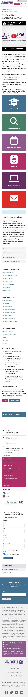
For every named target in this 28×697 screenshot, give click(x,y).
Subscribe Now (8, 558)
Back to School (8, 278)
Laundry (14, 166)
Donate (17, 3)
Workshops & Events (14, 147)
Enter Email (6, 537)
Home (4, 9)
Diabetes (7, 303)
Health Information (7, 300)
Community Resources (7, 272)
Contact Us (14, 205)
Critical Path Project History (9, 334)
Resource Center (14, 185)
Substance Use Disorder (11, 321)
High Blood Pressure (10, 309)
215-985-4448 (9, 439)
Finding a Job (8, 281)
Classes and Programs (8, 458)
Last (4, 528)
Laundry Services (6, 287)
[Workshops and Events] (14, 140)
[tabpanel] (14, 212)
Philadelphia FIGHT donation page (13, 391)
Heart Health (8, 306)
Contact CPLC (7, 482)
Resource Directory (14, 128)
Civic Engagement (9, 284)
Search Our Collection (7, 331)
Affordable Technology (11, 275)
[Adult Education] (14, 102)
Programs (9, 9)
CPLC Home (6, 455)
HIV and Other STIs (10, 312)
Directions (4, 343)
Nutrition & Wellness (10, 318)
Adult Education (14, 109)
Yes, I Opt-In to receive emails (12, 554)
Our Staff (4, 337)
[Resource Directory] (14, 121)
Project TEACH (7, 572)
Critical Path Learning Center (9, 11)
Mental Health (8, 315)
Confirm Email (6, 543)
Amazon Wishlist (14, 400)
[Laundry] (14, 159)
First (4, 522)
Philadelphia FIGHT (14, 668)
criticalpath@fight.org (11, 79)
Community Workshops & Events (11, 468)
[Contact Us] (14, 198)
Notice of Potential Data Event (14, 676)
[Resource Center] (14, 179)
